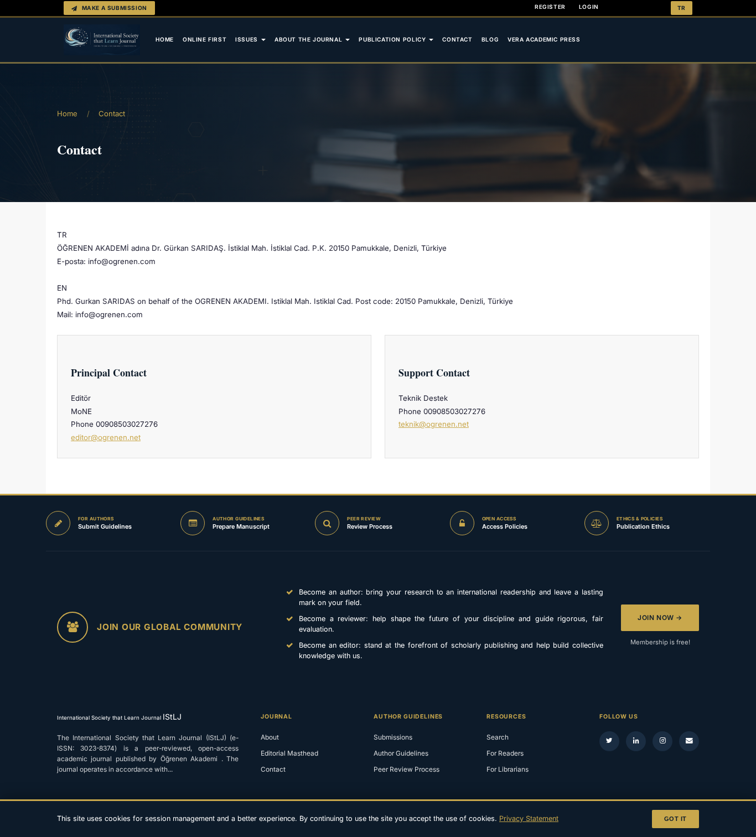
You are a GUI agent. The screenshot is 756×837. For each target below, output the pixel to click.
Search (497, 737)
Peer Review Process (406, 769)
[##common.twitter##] (609, 741)
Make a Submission (114, 7)
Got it (675, 818)
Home (165, 39)
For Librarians (507, 769)
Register (550, 6)
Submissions (393, 737)
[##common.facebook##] (662, 741)
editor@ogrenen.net (106, 437)
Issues (247, 39)
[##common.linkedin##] (636, 741)
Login (589, 6)
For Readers (505, 753)
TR (681, 7)
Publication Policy (393, 39)
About (270, 737)
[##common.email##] (689, 741)
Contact (457, 39)
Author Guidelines (401, 753)
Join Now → (660, 617)
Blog (490, 39)
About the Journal (309, 39)
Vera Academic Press (544, 39)
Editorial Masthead (289, 753)
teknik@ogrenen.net (433, 424)
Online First (204, 39)
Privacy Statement (528, 818)
